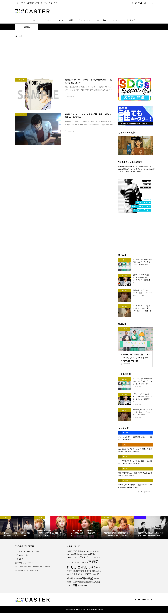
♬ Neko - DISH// (135, 172)
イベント (76, 557)
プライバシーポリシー (23, 555)
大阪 (97, 571)
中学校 (94, 567)
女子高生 (81, 574)
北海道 (89, 571)
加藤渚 (83, 571)
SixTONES (97, 551)
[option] (17, 527)
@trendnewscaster (125, 166)
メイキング (72, 562)
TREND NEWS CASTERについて (27, 551)
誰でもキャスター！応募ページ (26, 570)
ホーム (35, 20)
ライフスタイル (84, 20)
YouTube (85, 554)
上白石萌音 (84, 562)
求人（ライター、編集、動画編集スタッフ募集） (33, 567)
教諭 (90, 578)
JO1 (85, 551)
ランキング (131, 20)
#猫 (127, 172)
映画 (95, 579)
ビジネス (47, 20)
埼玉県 (94, 571)
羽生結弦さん (90, 582)
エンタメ (60, 20)
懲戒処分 (77, 579)
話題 (71, 20)
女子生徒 (73, 574)
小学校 (87, 574)
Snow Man (70, 554)
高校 (85, 586)
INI (82, 551)
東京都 (69, 582)
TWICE (80, 554)
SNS (76, 554)
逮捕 (75, 585)
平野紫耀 (93, 574)
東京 (99, 579)
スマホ (94, 557)
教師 (84, 578)
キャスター (116, 20)
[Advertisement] (84, 58)
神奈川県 (74, 582)
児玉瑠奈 (78, 571)
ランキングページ (144, 492)
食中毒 (80, 586)
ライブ (78, 562)
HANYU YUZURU (74, 551)
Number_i (90, 551)
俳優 (73, 571)
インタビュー (85, 557)
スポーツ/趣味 (101, 20)
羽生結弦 (81, 582)
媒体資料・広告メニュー (24, 563)
